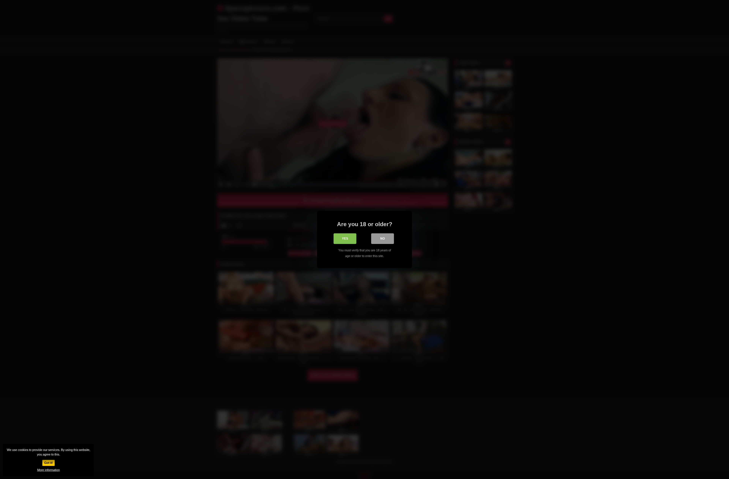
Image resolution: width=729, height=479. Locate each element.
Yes (345, 238)
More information (48, 470)
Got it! (48, 462)
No (382, 238)
